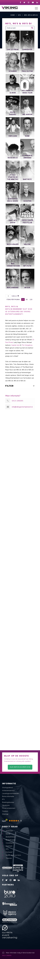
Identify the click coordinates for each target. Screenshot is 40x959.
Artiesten (9, 831)
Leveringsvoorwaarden (10, 793)
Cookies (5, 811)
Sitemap (5, 814)
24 (23, 299)
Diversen (8, 846)
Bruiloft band (10, 840)
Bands (7, 834)
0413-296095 (6, 955)
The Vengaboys (27, 345)
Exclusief (8, 852)
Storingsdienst (7, 787)
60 (27, 300)
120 (31, 300)
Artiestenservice (8, 790)
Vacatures (6, 805)
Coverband (9, 843)
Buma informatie (8, 796)
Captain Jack (15, 345)
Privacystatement (8, 808)
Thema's (8, 858)
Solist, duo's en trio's (13, 855)
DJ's (7, 849)
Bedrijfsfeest (10, 837)
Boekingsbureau (8, 802)
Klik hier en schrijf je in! (20, 767)
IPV (3, 799)
